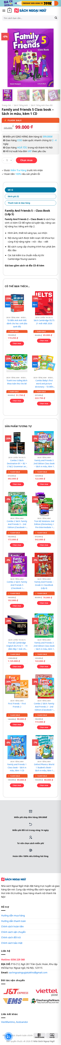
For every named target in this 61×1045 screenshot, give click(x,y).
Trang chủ (6, 105)
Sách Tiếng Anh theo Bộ (41, 105)
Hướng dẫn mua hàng (13, 915)
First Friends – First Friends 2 (17, 705)
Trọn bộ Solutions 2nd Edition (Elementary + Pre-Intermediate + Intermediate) (44, 524)
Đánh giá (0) (13, 196)
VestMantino (8, 1022)
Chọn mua (26, 160)
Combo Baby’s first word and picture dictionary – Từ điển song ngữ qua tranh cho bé (44, 383)
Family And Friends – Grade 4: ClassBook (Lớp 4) (44, 584)
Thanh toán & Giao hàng (19, 203)
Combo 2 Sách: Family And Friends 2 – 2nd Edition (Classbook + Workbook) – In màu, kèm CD (44, 706)
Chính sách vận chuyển (13, 932)
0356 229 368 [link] (18, 959)
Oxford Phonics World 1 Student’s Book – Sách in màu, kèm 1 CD (44, 767)
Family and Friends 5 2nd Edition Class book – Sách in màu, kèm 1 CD (44, 463)
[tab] (30, 189)
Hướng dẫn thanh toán (13, 921)
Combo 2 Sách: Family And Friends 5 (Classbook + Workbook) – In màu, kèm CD (17, 585)
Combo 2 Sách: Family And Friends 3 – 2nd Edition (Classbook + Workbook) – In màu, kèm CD (17, 524)
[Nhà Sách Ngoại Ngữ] (30, 10)
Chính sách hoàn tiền (12, 926)
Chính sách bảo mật (11, 943)
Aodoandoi (22, 1022)
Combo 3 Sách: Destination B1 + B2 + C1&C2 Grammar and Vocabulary (17, 463)
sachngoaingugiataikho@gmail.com (28, 972)
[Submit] (55, 18)
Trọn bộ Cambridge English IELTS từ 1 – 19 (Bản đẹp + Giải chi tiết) (17, 645)
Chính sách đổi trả (11, 937)
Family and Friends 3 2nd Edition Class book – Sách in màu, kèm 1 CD (44, 645)
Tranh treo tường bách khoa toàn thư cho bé (17, 382)
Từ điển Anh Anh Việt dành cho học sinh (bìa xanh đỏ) (17, 323)
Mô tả (10, 190)
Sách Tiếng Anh (21, 105)
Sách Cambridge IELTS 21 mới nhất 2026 (44, 322)
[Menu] (4, 10)
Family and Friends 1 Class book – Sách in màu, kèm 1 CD (17, 767)
